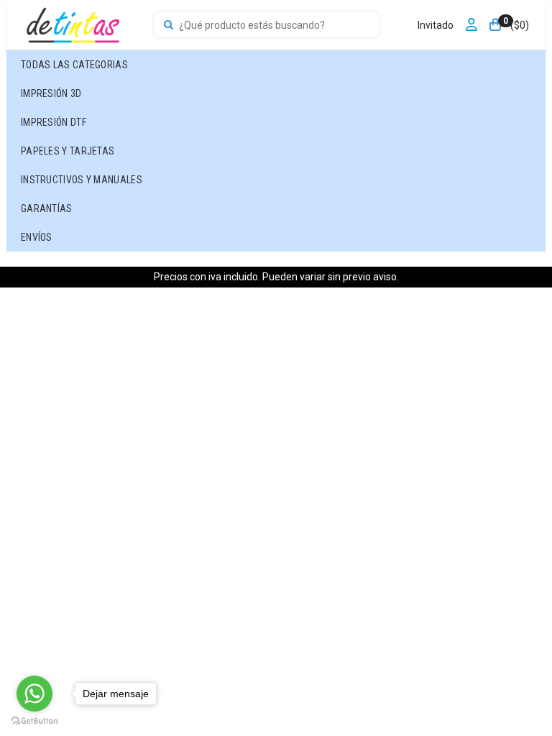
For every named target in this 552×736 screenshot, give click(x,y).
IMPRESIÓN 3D (51, 93)
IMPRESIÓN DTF (53, 122)
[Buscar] (168, 25)
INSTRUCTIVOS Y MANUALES (81, 179)
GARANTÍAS (47, 208)
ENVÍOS (36, 237)
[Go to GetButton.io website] (35, 721)
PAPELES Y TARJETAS (67, 151)
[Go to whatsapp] (34, 694)
